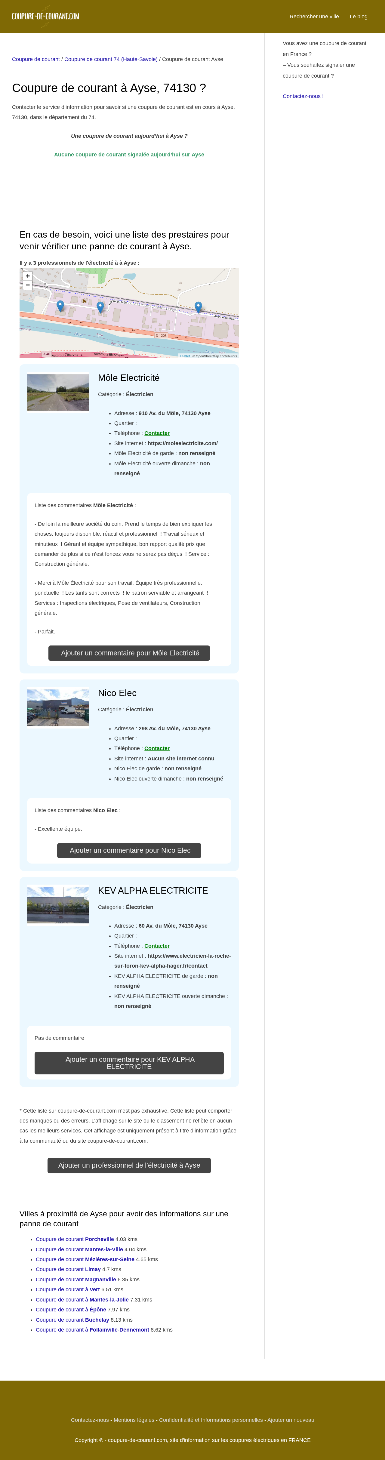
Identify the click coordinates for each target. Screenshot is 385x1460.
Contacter (157, 433)
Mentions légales (134, 1420)
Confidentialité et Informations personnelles (211, 1420)
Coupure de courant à (68, 1289)
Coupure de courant (36, 59)
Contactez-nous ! (303, 96)
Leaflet (185, 355)
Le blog (359, 17)
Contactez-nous (90, 1420)
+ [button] (28, 276)
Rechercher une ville (314, 17)
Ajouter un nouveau (290, 1420)
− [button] (28, 285)
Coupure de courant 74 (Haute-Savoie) (111, 59)
